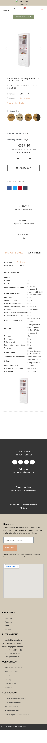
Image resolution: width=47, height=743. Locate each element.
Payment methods (23, 487)
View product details (15, 103)
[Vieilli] (28, 117)
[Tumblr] (25, 188)
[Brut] (19, 117)
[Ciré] (11, 117)
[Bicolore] (36, 117)
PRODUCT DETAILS (14, 253)
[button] (23, 17)
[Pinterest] (20, 188)
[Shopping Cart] (24, 9)
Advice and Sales (23, 451)
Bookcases (25, 98)
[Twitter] (15, 188)
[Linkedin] (32, 462)
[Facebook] (9, 188)
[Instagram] (20, 462)
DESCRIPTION (34, 253)
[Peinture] (11, 126)
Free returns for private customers (23, 504)
